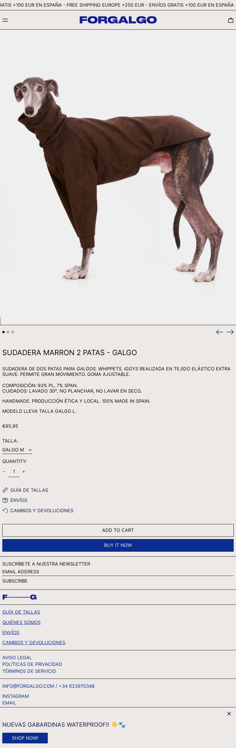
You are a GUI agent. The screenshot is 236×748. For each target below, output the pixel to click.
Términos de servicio (29, 671)
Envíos (10, 632)
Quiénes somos (21, 622)
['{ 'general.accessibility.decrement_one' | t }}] (4, 472)
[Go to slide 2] (8, 332)
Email (9, 703)
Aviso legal (17, 657)
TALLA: (10, 441)
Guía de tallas (21, 612)
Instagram (15, 696)
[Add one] (24, 472)
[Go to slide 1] (3, 332)
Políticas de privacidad (32, 664)
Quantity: (14, 461)
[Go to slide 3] (13, 332)
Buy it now (118, 545)
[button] (231, 20)
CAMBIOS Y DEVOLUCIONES (33, 642)
